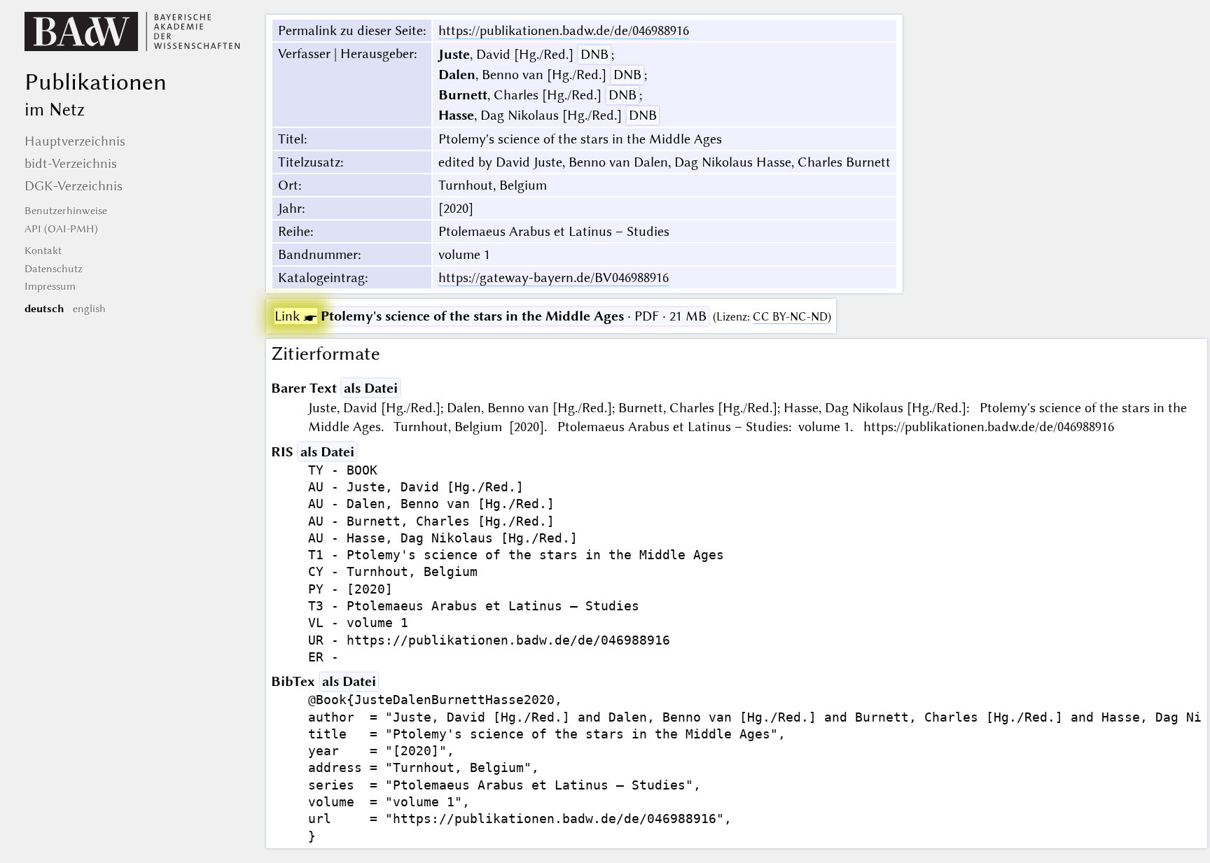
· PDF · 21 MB (490, 316)
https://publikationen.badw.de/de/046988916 (563, 30)
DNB (594, 54)
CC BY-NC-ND (790, 316)
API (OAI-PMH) (61, 229)
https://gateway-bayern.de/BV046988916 (553, 277)
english (89, 308)
